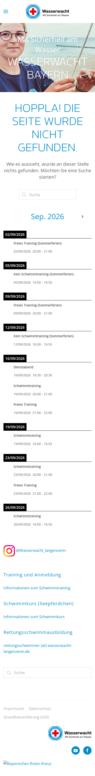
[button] (5, 11)
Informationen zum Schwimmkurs (34, 616)
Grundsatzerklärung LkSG (26, 717)
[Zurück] (12, 216)
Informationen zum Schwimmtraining (36, 587)
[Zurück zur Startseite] (47, 11)
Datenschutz (40, 708)
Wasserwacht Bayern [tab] (45, 85)
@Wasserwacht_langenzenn (40, 550)
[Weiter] (83, 216)
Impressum (13, 708)
